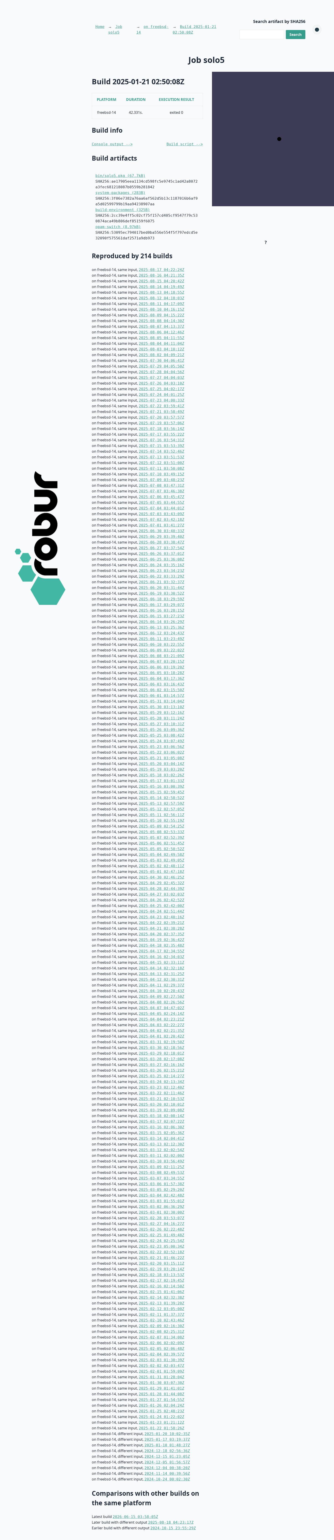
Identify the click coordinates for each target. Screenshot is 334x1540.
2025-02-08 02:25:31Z (161, 1331)
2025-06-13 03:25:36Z (161, 627)
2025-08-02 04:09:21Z (161, 355)
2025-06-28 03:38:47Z (161, 542)
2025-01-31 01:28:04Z (161, 1377)
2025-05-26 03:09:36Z (161, 730)
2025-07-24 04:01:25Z (161, 394)
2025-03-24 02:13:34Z (161, 1082)
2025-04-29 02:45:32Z (161, 883)
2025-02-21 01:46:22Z (161, 1258)
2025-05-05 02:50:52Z (161, 849)
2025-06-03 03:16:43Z (161, 684)
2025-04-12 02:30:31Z (161, 979)
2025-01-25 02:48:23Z (161, 1411)
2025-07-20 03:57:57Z (161, 417)
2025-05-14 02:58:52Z (161, 798)
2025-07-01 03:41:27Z (161, 525)
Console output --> (112, 144)
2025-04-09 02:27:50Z (161, 996)
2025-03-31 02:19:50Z (161, 1042)
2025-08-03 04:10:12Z (161, 349)
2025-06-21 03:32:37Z (161, 582)
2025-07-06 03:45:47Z (161, 497)
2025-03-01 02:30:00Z (161, 1212)
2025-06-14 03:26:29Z (161, 622)
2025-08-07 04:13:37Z (161, 326)
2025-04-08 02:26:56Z (161, 1002)
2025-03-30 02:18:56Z (161, 1048)
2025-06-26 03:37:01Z (161, 553)
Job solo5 (115, 30)
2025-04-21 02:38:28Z (161, 928)
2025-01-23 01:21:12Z (161, 1422)
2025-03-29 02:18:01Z (161, 1053)
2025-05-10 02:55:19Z (161, 820)
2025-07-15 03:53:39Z (161, 446)
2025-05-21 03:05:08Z (161, 758)
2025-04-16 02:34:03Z (161, 957)
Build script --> (185, 144)
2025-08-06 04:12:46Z (161, 332)
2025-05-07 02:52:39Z (161, 837)
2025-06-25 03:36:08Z (161, 559)
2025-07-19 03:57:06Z (161, 423)
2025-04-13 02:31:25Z (161, 974)
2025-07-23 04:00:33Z (161, 400)
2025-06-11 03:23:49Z (161, 639)
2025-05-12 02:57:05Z (161, 809)
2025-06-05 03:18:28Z (161, 673)
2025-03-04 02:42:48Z (161, 1195)
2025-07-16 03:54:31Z (161, 440)
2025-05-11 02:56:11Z (161, 815)
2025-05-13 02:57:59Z (161, 803)
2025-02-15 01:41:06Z (161, 1292)
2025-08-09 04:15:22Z (161, 315)
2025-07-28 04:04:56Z (161, 372)
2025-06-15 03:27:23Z (161, 616)
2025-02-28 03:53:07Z (161, 1218)
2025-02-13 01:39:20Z (161, 1303)
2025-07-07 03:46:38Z (161, 491)
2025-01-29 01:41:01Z (161, 1388)
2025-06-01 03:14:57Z (161, 695)
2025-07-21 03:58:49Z (161, 412)
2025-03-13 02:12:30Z (161, 1144)
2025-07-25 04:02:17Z (161, 389)
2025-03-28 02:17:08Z (161, 1059)
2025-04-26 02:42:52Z (161, 900)
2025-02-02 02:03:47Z (161, 1366)
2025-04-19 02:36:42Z (161, 940)
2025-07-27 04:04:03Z (161, 377)
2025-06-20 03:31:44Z (161, 588)
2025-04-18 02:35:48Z (161, 945)
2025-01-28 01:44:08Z (161, 1394)
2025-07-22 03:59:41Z (161, 406)
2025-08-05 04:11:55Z (161, 338)
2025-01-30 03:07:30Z (161, 1383)
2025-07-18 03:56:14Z (161, 429)
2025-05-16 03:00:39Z (161, 786)
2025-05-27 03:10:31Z (161, 724)
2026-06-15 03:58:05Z (135, 1517)
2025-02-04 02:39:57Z (161, 1354)
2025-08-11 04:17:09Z (161, 304)
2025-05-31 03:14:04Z (161, 701)
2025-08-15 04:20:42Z (161, 281)
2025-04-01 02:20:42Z (161, 1036)
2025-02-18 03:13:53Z (161, 1275)
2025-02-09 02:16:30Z (161, 1326)
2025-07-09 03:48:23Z (161, 480)
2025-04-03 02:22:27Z (161, 1025)
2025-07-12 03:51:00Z (161, 463)
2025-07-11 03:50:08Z (161, 468)
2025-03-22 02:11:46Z (161, 1093)
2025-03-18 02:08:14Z (161, 1116)
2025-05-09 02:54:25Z (161, 826)
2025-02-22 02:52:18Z (161, 1252)
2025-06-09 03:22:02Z (161, 650)
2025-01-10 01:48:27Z (167, 1445)
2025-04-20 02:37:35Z (161, 934)
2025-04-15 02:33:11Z (161, 962)
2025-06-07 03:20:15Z (161, 661)
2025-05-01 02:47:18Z (161, 871)
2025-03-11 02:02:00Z (161, 1155)
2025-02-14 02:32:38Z (161, 1297)
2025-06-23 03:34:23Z (161, 571)
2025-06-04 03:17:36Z (161, 678)
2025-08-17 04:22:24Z (161, 270)
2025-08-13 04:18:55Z (161, 292)
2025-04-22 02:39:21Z (161, 923)
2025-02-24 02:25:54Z (161, 1241)
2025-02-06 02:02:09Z (161, 1343)
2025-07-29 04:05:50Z (161, 366)
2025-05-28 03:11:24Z (161, 718)
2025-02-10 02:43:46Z (161, 1320)
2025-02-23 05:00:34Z (161, 1246)
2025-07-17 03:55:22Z (161, 434)
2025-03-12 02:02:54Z (161, 1150)
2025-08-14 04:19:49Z (161, 287)
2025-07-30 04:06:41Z (161, 360)
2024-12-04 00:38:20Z (167, 1468)
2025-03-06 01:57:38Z (161, 1184)
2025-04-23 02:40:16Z (161, 917)
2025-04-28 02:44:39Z (161, 889)
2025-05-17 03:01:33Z (161, 781)
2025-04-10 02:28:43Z (161, 991)
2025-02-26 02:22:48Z (161, 1229)
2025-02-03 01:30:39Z (161, 1360)
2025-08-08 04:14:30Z (161, 321)
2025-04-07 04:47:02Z (161, 1008)
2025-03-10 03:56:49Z (161, 1161)
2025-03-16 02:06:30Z (161, 1127)
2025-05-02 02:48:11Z (161, 866)
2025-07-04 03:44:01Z (161, 508)
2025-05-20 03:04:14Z (161, 764)
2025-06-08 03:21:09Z (161, 656)
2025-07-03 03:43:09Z (161, 514)
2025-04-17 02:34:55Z (161, 951)
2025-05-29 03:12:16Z (161, 712)
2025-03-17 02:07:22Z (161, 1121)
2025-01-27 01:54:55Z (161, 1400)
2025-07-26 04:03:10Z (161, 383)
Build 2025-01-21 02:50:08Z (194, 30)
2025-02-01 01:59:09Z (161, 1371)
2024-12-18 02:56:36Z (167, 1451)
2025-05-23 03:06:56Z (161, 747)
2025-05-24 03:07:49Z (161, 741)
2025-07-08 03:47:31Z (161, 485)
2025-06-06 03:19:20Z (161, 667)
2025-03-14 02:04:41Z (161, 1138)
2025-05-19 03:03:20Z (161, 769)
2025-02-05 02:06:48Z (161, 1348)
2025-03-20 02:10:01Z (161, 1104)
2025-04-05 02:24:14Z (161, 1013)
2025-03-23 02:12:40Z (161, 1087)
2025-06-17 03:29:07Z (161, 605)
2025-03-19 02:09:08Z (161, 1110)
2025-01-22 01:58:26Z (161, 1428)
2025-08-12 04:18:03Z (161, 298)
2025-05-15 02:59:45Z (161, 792)
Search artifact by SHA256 (279, 21)
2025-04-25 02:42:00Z (161, 906)
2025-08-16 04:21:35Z (161, 275)
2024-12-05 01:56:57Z (167, 1462)
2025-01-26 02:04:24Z (161, 1405)
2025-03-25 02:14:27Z (161, 1076)
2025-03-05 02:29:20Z (161, 1189)
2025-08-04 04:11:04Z (161, 343)
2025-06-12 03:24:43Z (161, 633)
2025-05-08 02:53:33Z (161, 832)
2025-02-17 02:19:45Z (161, 1280)
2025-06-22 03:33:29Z (161, 576)
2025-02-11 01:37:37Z (161, 1314)
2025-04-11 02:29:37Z (161, 985)
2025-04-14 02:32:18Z (161, 968)
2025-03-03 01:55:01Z (161, 1201)
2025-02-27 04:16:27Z (161, 1224)
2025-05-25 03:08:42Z (161, 735)
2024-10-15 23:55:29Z (173, 1528)
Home (100, 27)
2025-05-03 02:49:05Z (161, 860)
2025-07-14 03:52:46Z (161, 451)
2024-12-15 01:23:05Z (167, 1456)
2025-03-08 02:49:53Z (161, 1172)
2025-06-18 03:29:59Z (161, 599)
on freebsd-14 (152, 30)
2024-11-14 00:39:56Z (167, 1473)
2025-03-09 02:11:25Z (161, 1167)
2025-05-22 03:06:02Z (161, 752)
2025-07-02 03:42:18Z (161, 519)
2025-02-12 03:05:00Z (161, 1309)
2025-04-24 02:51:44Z (161, 911)
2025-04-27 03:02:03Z (161, 894)
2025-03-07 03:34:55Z (161, 1178)
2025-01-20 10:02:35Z (167, 1434)
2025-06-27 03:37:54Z (161, 548)
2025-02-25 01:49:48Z (161, 1235)
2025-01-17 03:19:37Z (167, 1439)
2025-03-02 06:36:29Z (161, 1207)
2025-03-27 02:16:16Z (161, 1065)
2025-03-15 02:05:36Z (161, 1133)
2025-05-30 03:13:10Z (161, 707)
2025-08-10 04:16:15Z (161, 309)
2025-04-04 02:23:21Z (161, 1019)
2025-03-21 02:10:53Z (161, 1099)
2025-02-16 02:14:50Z (161, 1286)
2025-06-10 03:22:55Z (161, 644)
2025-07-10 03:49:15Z (161, 474)
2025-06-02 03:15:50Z (161, 690)
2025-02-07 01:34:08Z (161, 1337)
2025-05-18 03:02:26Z (161, 775)
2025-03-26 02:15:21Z (161, 1070)
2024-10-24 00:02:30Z (167, 1479)
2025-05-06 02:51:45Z (161, 843)
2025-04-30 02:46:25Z (161, 877)
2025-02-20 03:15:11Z (161, 1263)
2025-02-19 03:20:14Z (161, 1269)
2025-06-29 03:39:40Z (161, 536)
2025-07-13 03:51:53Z (161, 457)
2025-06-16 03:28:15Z (161, 610)
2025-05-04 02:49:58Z (161, 854)
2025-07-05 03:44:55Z (161, 502)
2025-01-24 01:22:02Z (161, 1417)
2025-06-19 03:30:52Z (161, 593)
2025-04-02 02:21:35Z (161, 1030)
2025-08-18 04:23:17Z (171, 1522)
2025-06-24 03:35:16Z (161, 565)
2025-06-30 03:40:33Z (161, 531)
